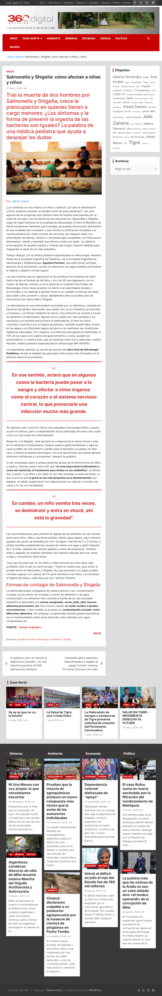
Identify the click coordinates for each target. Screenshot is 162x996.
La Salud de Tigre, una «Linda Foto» (59, 714)
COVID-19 (119, 94)
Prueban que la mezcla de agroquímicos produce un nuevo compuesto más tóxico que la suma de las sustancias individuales (62, 801)
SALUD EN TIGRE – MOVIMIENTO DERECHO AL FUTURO (135, 717)
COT (154, 90)
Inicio (42, 2)
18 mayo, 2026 (130, 727)
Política (116, 2)
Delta (129, 98)
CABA (145, 82)
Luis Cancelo (136, 124)
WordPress (95, 990)
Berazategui (43, 639)
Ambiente (68, 2)
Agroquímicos (55, 777)
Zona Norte (54, 2)
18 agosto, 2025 (92, 890)
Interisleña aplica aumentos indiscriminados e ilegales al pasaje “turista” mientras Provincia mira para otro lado (80, 663)
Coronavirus (142, 90)
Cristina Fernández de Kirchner (140, 94)
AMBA (146, 77)
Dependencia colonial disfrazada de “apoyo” (96, 790)
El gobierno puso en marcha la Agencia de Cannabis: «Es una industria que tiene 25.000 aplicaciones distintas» (28, 663)
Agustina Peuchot (26, 639)
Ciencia (105, 2)
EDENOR (126, 102)
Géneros (81, 2)
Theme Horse (54, 990)
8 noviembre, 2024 (56, 936)
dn (25, 88)
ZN (24, 705)
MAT (115, 133)
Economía (93, 753)
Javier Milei (148, 111)
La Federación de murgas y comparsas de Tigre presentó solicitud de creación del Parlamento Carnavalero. (99, 721)
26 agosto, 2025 (131, 912)
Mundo (127, 2)
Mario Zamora (134, 128)
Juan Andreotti (133, 117)
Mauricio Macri (124, 133)
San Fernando (137, 137)
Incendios (136, 111)
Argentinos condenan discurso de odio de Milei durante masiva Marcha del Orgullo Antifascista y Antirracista (23, 876)
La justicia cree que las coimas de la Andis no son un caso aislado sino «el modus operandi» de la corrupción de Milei (137, 892)
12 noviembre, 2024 (57, 822)
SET (125, 143)
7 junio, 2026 (91, 734)
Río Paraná (118, 137)
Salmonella (56, 639)
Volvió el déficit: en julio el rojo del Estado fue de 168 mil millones (99, 880)
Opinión (102, 777)
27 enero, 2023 (14, 88)
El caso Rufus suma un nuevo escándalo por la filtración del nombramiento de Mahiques (137, 794)
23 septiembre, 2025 (95, 801)
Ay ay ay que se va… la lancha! (23, 714)
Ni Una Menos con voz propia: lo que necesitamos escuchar (24, 790)
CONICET (128, 90)
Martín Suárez (20, 201)
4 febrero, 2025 (17, 896)
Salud (10, 71)
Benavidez (136, 82)
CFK (138, 86)
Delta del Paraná (141, 98)
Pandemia (137, 133)
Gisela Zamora (134, 107)
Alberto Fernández (127, 77)
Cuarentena (119, 98)
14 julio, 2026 (15, 720)
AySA (127, 82)
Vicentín (116, 148)
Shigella (67, 639)
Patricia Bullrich (149, 133)
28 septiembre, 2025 (19, 801)
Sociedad (93, 2)
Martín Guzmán (149, 129)
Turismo (145, 143)
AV (10, 705)
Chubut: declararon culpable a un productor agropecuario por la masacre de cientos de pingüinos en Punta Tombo (61, 915)
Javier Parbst (118, 117)
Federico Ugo (137, 102)
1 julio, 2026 (53, 720)
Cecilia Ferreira (127, 86)
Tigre (134, 142)
